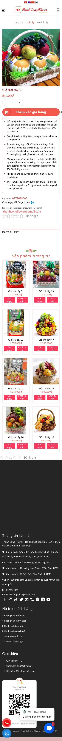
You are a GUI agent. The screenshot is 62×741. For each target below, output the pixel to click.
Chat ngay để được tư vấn (16, 202)
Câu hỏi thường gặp (13, 641)
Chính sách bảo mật (14, 626)
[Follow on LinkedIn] (43, 600)
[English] (29, 2)
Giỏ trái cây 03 (16, 339)
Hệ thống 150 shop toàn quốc (21, 671)
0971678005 (19, 198)
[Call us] (32, 600)
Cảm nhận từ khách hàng (18, 665)
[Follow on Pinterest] (37, 600)
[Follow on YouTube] (48, 600)
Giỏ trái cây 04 (16, 388)
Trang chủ (18, 22)
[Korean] (36, 2)
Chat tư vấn (22, 300)
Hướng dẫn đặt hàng (14, 615)
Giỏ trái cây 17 (46, 339)
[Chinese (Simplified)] (33, 2)
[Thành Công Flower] (31, 9)
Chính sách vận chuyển (15, 631)
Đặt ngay (9, 300)
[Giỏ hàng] (58, 9)
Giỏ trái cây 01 (16, 291)
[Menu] (4, 10)
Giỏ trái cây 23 (46, 291)
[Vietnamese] (25, 2)
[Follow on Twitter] (21, 600)
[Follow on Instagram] (10, 600)
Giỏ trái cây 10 (16, 437)
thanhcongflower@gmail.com (22, 211)
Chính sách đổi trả (13, 636)
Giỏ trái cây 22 (46, 388)
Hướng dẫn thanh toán (15, 620)
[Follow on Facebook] (5, 600)
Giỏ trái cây (42, 22)
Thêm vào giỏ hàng (31, 112)
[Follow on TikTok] (16, 600)
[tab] (31, 232)
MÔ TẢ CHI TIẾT (10, 232)
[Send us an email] (26, 600)
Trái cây (30, 22)
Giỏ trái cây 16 (46, 437)
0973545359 (12, 590)
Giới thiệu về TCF (14, 660)
